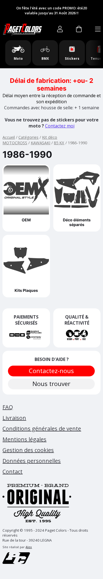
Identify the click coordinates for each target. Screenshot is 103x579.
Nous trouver (52, 383)
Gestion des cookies (28, 450)
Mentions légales (24, 439)
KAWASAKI (40, 142)
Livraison (14, 418)
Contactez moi (59, 126)
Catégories (28, 137)
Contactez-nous (51, 370)
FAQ (7, 407)
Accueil (8, 137)
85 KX (59, 142)
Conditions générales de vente (41, 428)
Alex (29, 547)
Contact (12, 471)
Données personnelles (31, 460)
